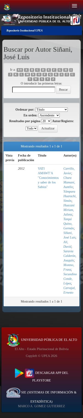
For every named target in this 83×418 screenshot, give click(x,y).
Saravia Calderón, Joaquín (69, 256)
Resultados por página (24, 121)
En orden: (31, 115)
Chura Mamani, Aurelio (69, 182)
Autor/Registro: (63, 121)
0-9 (20, 70)
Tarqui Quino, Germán (68, 223)
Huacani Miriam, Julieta (68, 210)
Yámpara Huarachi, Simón (70, 196)
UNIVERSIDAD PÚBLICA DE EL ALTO (48, 340)
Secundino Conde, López (70, 278)
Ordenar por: (24, 109)
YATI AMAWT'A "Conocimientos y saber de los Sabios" (48, 178)
